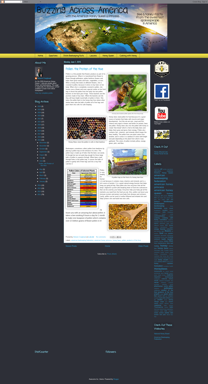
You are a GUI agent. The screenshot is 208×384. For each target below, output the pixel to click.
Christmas (170, 212)
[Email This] (111, 237)
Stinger (156, 301)
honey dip (166, 256)
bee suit (170, 199)
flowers (168, 231)
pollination (168, 288)
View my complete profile (44, 93)
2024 (39, 112)
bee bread (167, 197)
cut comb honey (168, 221)
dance (156, 223)
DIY (166, 225)
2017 (39, 134)
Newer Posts (71, 246)
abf (161, 169)
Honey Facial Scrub (161, 154)
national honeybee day (166, 280)
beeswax (158, 208)
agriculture (170, 169)
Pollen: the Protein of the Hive (84, 69)
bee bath (160, 197)
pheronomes (158, 286)
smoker (159, 300)
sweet (156, 303)
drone (171, 225)
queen (166, 294)
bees (171, 206)
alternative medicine (163, 171)
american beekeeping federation (82, 240)
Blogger (116, 379)
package (156, 284)
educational (163, 227)
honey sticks (162, 261)
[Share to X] (115, 237)
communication (159, 216)
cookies (171, 216)
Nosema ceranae (167, 282)
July (41, 158)
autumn (165, 195)
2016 (39, 137)
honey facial (162, 258)
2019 (39, 128)
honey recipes (163, 260)
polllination (157, 290)
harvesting (170, 235)
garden (170, 233)
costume (170, 219)
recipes (170, 296)
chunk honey (160, 214)
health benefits (167, 239)
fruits (165, 233)
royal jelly (162, 298)
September (43, 152)
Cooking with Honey (128, 55)
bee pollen (161, 199)
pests (171, 284)
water (161, 311)
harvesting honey (159, 237)
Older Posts (143, 246)
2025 (39, 109)
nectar (156, 282)
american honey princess (103, 240)
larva (162, 273)
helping (161, 241)
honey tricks (169, 261)
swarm (171, 301)
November (43, 146)
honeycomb (158, 271)
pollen (124, 240)
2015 (39, 140)
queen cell (161, 296)
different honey (159, 225)
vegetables (170, 309)
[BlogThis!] (113, 237)
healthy (156, 241)
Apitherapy (157, 195)
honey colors (169, 252)
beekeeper (168, 201)
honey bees (117, 240)
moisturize (157, 278)
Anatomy (170, 193)
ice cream (166, 271)
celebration (157, 212)
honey (163, 245)
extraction (170, 229)
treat (155, 309)
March (41, 175)
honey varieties (163, 263)
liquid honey (162, 275)
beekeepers (159, 204)
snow (165, 299)
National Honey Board (161, 334)
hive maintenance (160, 243)
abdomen (156, 169)
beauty (170, 196)
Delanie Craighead (44, 78)
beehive (157, 201)
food (161, 233)
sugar (162, 301)
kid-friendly (157, 273)
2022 (39, 119)
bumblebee (157, 210)
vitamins (156, 311)
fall (155, 231)
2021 (39, 122)
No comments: (101, 237)
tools (171, 307)
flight (163, 231)
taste (165, 305)
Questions (53, 55)
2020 (39, 125)
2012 (39, 191)
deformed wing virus (166, 223)
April (41, 172)
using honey (163, 309)
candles (165, 210)
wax (165, 311)
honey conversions (160, 254)
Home (40, 55)
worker (161, 313)
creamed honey (158, 221)
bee (155, 197)
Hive (171, 241)
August (42, 155)
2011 (39, 194)
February (42, 178)
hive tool (170, 243)
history (166, 241)
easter (156, 227)
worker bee (169, 313)
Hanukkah (163, 235)
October (42, 149)
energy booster (159, 229)
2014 (39, 185)
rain (166, 296)
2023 (39, 115)
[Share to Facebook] (118, 237)
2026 (39, 106)
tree (158, 309)
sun (166, 301)
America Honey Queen (163, 173)
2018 (39, 131)
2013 (39, 188)
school (168, 298)
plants (166, 286)
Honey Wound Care (161, 152)
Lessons (93, 55)
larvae (166, 273)
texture (171, 305)
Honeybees (160, 268)
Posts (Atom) (112, 254)
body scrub (168, 208)
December (43, 143)
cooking (157, 218)
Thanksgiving (158, 307)
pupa (161, 294)
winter (156, 313)
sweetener (157, 305)
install (171, 271)
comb (171, 214)
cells (164, 212)
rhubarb (156, 298)
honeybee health (168, 266)
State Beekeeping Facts (73, 55)
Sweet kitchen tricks (166, 303)
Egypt (171, 227)
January (42, 181)
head (166, 237)
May (41, 169)
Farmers (158, 231)
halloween (157, 235)
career (171, 210)
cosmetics (163, 220)
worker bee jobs (160, 314)
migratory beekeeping (163, 277)
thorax (166, 307)
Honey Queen (108, 55)
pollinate (156, 288)
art (162, 195)
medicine (170, 275)
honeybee (158, 266)
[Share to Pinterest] (120, 237)
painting (164, 284)
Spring (171, 299)
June (41, 161)
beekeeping (159, 206)
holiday (156, 246)
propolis (157, 294)
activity (165, 169)
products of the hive (134, 240)
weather (171, 311)
